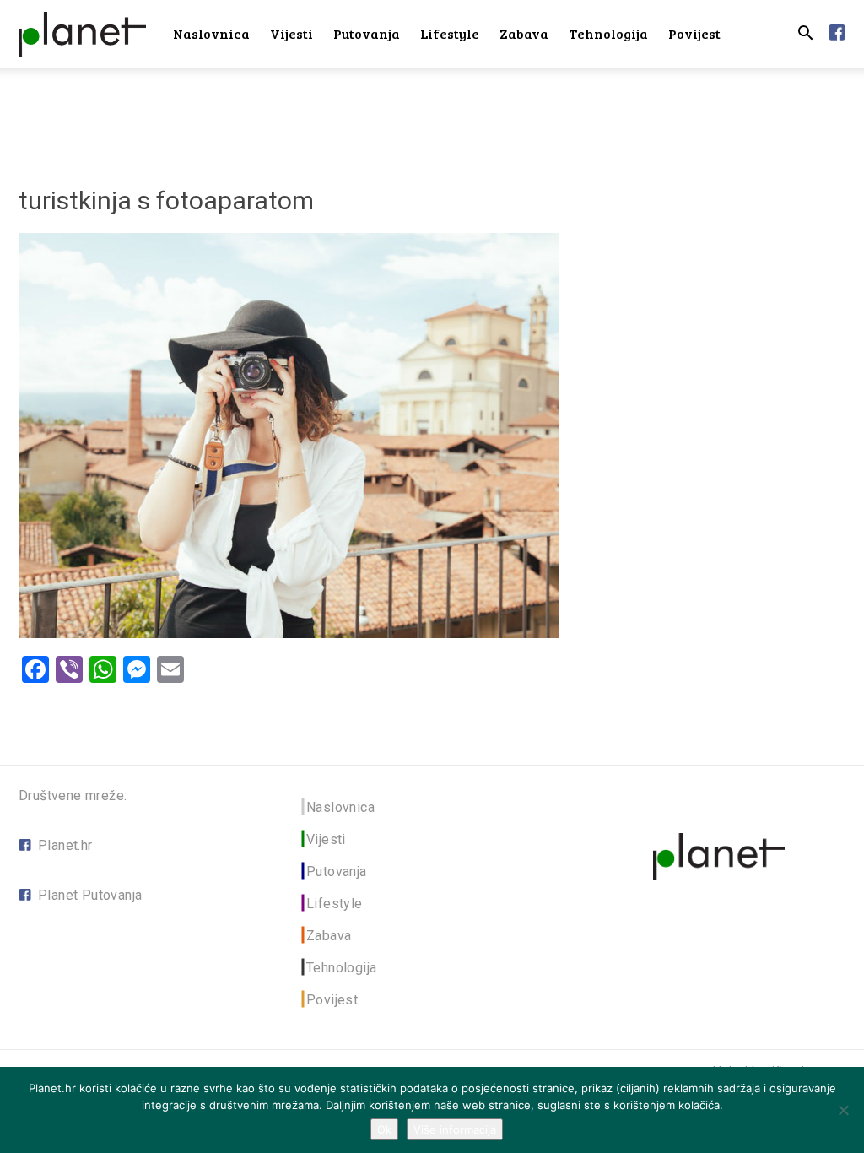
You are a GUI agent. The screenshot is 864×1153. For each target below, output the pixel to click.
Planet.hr (65, 845)
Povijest (694, 33)
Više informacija (454, 1129)
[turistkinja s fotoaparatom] (289, 633)
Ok (384, 1129)
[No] (842, 1110)
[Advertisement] (432, 113)
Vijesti (291, 33)
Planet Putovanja (90, 895)
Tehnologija (608, 33)
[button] (805, 35)
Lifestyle (449, 33)
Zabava (524, 33)
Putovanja (366, 33)
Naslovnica (211, 33)
